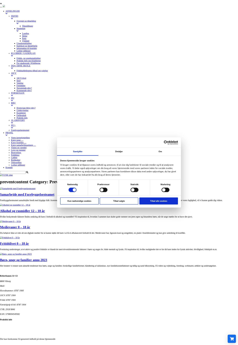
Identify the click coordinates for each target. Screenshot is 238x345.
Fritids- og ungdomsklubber (29, 58)
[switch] (103, 190)
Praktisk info (22, 118)
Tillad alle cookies (158, 201)
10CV (13, 73)
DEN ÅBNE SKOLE (20, 66)
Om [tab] (160, 151)
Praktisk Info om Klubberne (29, 61)
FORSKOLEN (17, 93)
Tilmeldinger (27, 26)
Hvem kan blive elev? (26, 108)
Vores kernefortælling (20, 138)
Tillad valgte (119, 201)
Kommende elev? (24, 90)
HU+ (13, 125)
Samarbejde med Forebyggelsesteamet (27, 194)
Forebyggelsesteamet (20, 130)
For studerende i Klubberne (28, 63)
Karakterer (21, 113)
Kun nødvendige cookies (79, 201)
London (25, 33)
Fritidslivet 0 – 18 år (14, 243)
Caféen (14, 157)
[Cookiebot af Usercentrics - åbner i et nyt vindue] (166, 142)
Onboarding (16, 162)
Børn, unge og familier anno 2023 (23, 260)
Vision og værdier (19, 147)
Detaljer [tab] (119, 151)
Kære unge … (17, 140)
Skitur (24, 36)
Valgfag (20, 83)
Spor (19, 80)
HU (12, 98)
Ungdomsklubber (24, 43)
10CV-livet (21, 78)
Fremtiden (21, 85)
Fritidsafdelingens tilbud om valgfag (32, 70)
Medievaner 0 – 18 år (15, 227)
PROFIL (9, 133)
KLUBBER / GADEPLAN (23, 53)
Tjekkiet (25, 41)
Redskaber (15, 160)
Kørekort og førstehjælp (27, 46)
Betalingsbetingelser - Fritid (12, 334)
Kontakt (9, 167)
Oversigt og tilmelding (26, 21)
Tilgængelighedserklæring (11, 325)
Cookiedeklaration (8, 329)
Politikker (15, 155)
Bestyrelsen (16, 152)
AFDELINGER (13, 11)
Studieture (21, 28)
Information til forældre (27, 48)
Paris (24, 38)
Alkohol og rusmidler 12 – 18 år (22, 211)
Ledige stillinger (24, 51)
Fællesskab (21, 115)
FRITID (14, 16)
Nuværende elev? (24, 88)
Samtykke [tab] (78, 151)
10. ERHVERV (18, 120)
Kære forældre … (18, 142)
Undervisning (22, 110)
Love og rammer (18, 150)
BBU (13, 103)
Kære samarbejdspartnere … (23, 145)
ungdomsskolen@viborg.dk (17, 286)
